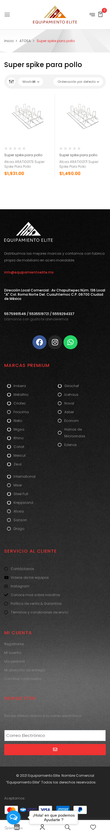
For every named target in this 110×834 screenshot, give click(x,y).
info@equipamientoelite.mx (29, 272)
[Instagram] (55, 342)
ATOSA (25, 40)
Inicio (9, 40)
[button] (100, 14)
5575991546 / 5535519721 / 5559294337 (39, 313)
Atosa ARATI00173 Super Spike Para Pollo (24, 164)
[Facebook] (39, 342)
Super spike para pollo (23, 155)
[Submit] (55, 749)
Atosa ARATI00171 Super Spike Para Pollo (78, 164)
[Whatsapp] (70, 342)
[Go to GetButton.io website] (14, 828)
